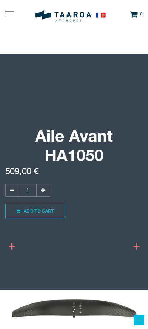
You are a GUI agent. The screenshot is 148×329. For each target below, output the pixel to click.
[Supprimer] (12, 190)
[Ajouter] (43, 190)
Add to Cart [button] (38, 211)
